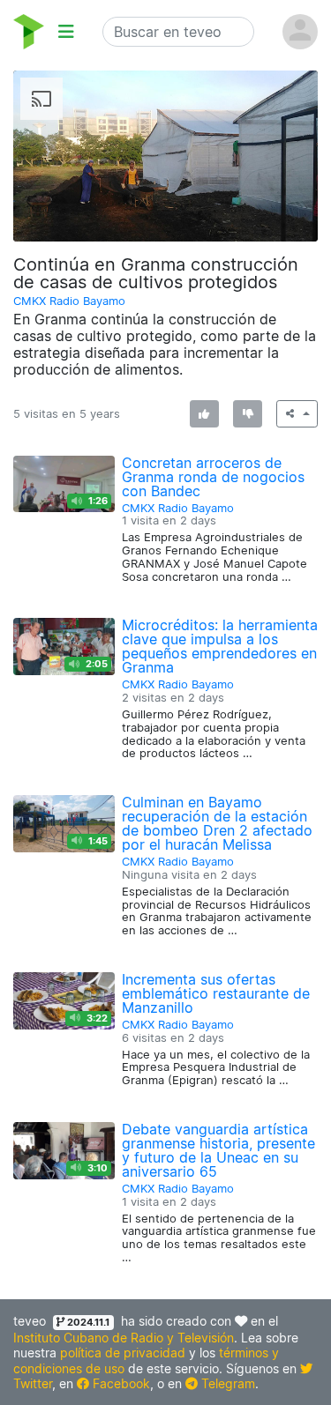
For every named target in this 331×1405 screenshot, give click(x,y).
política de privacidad (122, 1352)
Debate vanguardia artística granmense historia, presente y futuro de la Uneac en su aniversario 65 (218, 1150)
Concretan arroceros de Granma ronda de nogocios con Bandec (213, 477)
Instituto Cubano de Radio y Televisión (123, 1337)
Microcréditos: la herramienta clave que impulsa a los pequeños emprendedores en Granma (220, 646)
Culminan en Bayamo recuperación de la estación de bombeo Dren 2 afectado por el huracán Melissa (217, 823)
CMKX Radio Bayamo (69, 301)
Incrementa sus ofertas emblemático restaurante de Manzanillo (216, 993)
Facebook (119, 1383)
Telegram (226, 1383)
